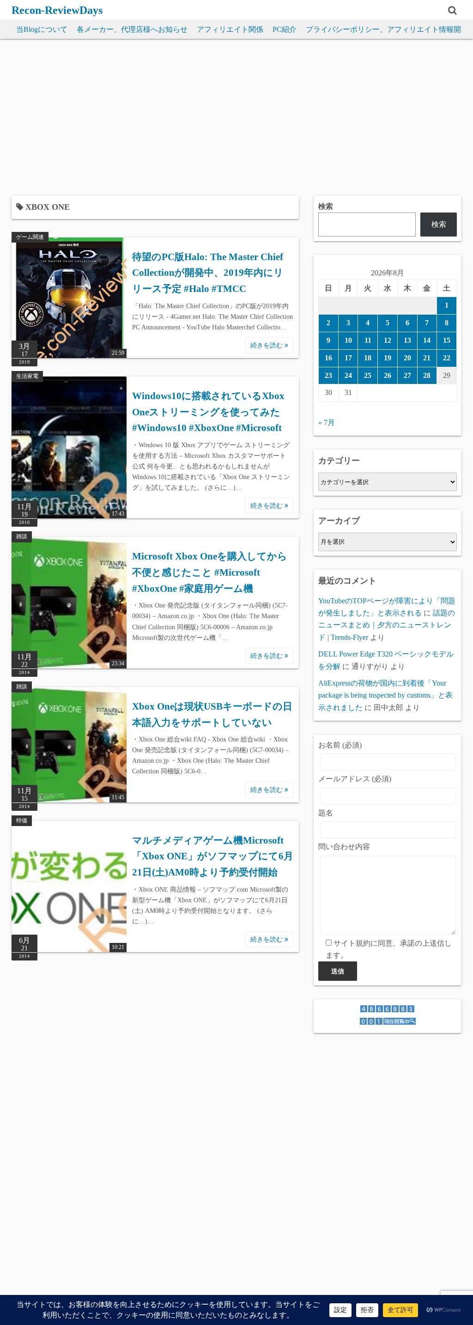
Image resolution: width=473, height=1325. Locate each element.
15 (446, 340)
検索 (325, 206)
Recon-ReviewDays (57, 10)
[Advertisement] (236, 117)
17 (348, 358)
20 (407, 358)
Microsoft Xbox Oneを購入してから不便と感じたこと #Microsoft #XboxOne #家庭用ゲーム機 (209, 572)
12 (387, 340)
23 (328, 375)
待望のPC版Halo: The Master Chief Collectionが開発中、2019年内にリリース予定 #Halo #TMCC (208, 272)
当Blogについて (41, 29)
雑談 (21, 536)
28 (427, 375)
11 (367, 340)
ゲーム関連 (30, 237)
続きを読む (267, 345)
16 (328, 358)
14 (427, 340)
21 (427, 358)
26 (387, 375)
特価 (21, 820)
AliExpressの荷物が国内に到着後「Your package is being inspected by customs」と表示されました (385, 695)
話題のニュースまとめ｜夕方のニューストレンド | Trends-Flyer (386, 625)
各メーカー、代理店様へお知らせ (132, 29)
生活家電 (27, 376)
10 (348, 340)
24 (348, 375)
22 (446, 358)
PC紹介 (285, 29)
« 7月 (326, 422)
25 (367, 375)
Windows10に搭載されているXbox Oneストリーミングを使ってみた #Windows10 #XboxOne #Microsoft (208, 411)
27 (407, 375)
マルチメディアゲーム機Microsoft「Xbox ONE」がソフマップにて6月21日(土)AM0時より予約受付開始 (212, 856)
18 (367, 358)
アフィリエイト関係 (230, 29)
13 (407, 340)
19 (387, 358)
